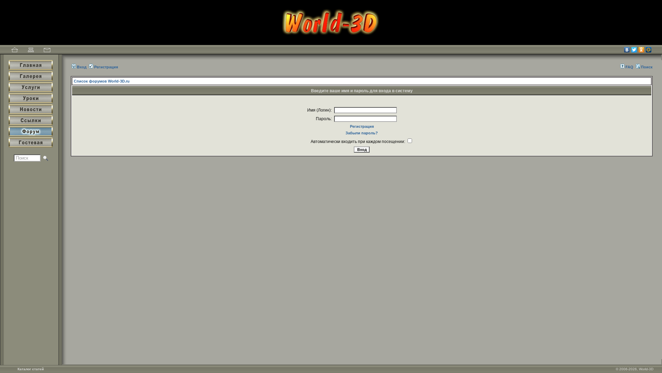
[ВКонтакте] (627, 49)
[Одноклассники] (641, 49)
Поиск (647, 67)
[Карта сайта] (31, 51)
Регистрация (106, 67)
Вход (82, 67)
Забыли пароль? (361, 133)
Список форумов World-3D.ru (102, 81)
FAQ (629, 67)
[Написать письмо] (47, 51)
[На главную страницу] (14, 51)
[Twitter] (634, 49)
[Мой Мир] (648, 49)
